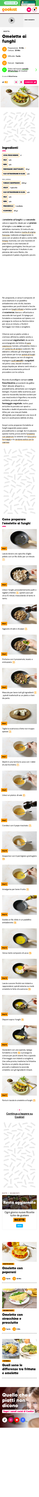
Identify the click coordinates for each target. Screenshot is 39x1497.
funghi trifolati (17, 309)
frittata (5, 240)
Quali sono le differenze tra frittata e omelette (19, 1369)
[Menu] (29, 9)
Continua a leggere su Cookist (19, 1115)
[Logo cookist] (9, 10)
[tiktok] (4, 1419)
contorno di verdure (13, 349)
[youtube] (16, 1419)
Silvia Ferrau (13, 76)
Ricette (4, 1193)
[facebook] (22, 1419)
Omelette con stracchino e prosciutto (12, 1319)
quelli (17, 360)
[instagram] (10, 1419)
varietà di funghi (28, 354)
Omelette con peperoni (12, 1270)
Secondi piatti (15, 1193)
